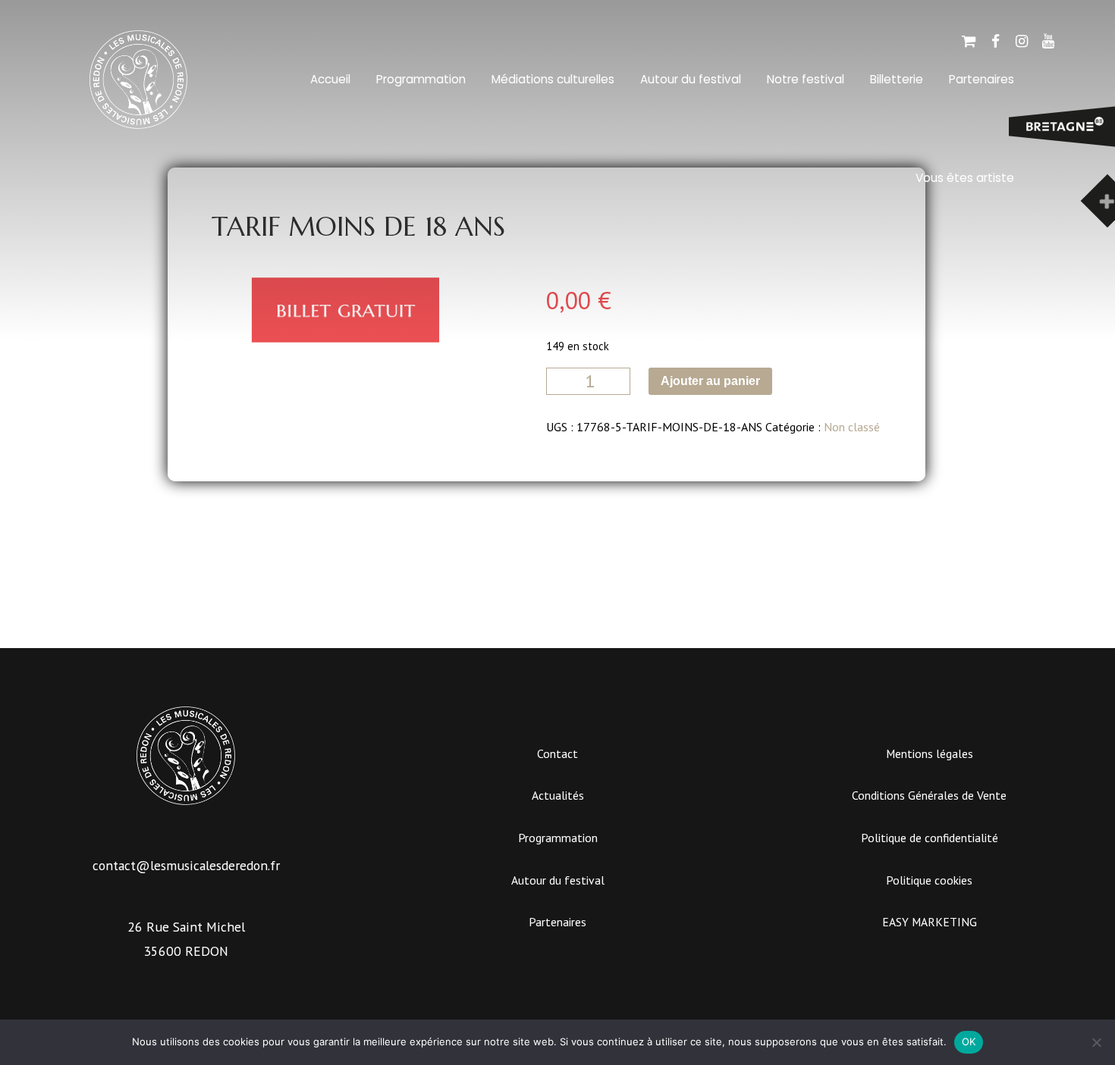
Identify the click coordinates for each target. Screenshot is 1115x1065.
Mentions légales (929, 753)
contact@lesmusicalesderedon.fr (186, 865)
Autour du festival (690, 79)
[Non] (1096, 1042)
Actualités (558, 795)
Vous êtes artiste (965, 178)
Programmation (421, 79)
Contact (557, 753)
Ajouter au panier (710, 380)
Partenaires (557, 921)
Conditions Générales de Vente (929, 795)
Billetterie (896, 79)
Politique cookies (929, 880)
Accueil (330, 79)
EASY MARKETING (929, 921)
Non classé (852, 426)
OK (969, 1041)
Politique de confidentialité (929, 837)
